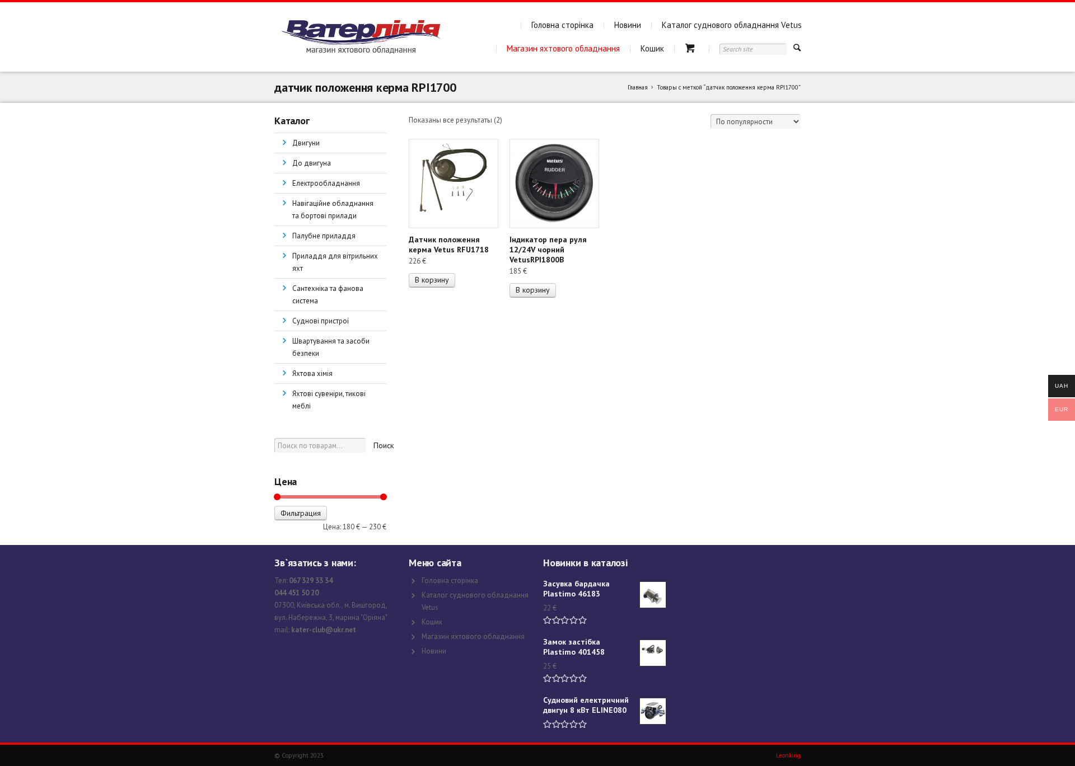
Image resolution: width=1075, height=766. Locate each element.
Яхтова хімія (312, 373)
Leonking (788, 755)
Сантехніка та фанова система (327, 295)
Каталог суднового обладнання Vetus (732, 25)
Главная (638, 87)
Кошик (652, 48)
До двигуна (311, 163)
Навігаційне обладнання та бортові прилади (332, 209)
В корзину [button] (432, 280)
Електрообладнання (326, 183)
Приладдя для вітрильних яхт (335, 262)
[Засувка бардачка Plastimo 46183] (652, 594)
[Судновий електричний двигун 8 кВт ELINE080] (652, 711)
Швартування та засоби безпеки (331, 347)
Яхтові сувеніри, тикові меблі (329, 400)
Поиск (383, 445)
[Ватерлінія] (360, 37)
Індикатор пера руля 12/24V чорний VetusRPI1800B (548, 249)
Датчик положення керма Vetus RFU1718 (449, 244)
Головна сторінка (562, 25)
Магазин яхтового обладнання (563, 48)
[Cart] (692, 48)
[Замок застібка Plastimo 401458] (652, 653)
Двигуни (306, 143)
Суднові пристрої (320, 321)
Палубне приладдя (324, 236)
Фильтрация (301, 513)
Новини (627, 25)
